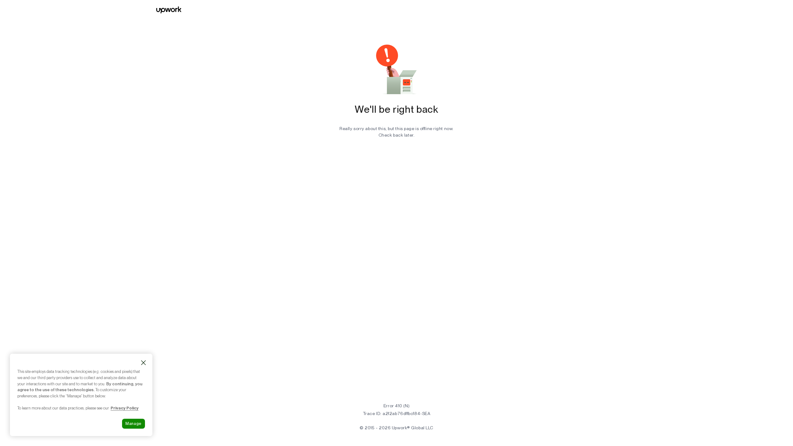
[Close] (143, 362)
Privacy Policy (124, 407)
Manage (133, 423)
